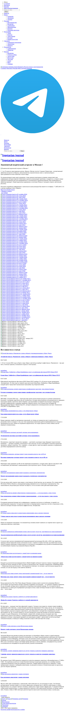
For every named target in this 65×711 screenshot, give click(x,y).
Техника (9, 19)
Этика (9, 33)
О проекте (7, 3)
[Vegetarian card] (16, 698)
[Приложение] (5, 702)
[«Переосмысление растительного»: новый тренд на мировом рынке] (21, 553)
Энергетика (10, 44)
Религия (9, 35)
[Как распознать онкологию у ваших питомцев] (15, 674)
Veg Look (10, 59)
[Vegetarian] (24, 698)
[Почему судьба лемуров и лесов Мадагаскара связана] (17, 626)
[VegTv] (3, 698)
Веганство (10, 24)
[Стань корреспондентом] (8, 703)
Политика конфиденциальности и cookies (13, 709)
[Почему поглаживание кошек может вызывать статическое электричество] (23, 472)
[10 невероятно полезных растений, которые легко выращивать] (19, 432)
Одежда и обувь (12, 54)
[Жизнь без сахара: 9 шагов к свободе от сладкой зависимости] (19, 596)
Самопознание (11, 48)
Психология (7, 47)
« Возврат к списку (6, 191)
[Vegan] (8, 698)
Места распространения (11, 8)
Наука (6, 15)
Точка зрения (11, 36)
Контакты (7, 5)
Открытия (10, 16)
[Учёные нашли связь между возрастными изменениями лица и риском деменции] (25, 513)
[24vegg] (3, 700)
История (9, 38)
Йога (8, 62)
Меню (6, 2)
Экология (7, 41)
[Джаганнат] (4, 705)
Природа (10, 45)
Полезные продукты (13, 30)
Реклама (6, 6)
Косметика (10, 53)
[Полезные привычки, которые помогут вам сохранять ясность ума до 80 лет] (23, 454)
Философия (7, 31)
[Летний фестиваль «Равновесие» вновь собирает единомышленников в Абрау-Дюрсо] (26, 353)
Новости (6, 13)
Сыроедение (11, 25)
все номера (4, 192)
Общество (10, 50)
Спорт (9, 61)
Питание (6, 21)
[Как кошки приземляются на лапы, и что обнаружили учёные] (19, 410)
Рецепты (9, 28)
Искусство (10, 58)
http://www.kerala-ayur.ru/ (8, 189)
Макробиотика (11, 27)
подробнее (4, 370)
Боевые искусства (12, 39)
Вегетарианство (12, 22)
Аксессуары (10, 56)
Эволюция (10, 18)
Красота (6, 51)
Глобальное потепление (14, 42)
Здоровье (10, 64)
